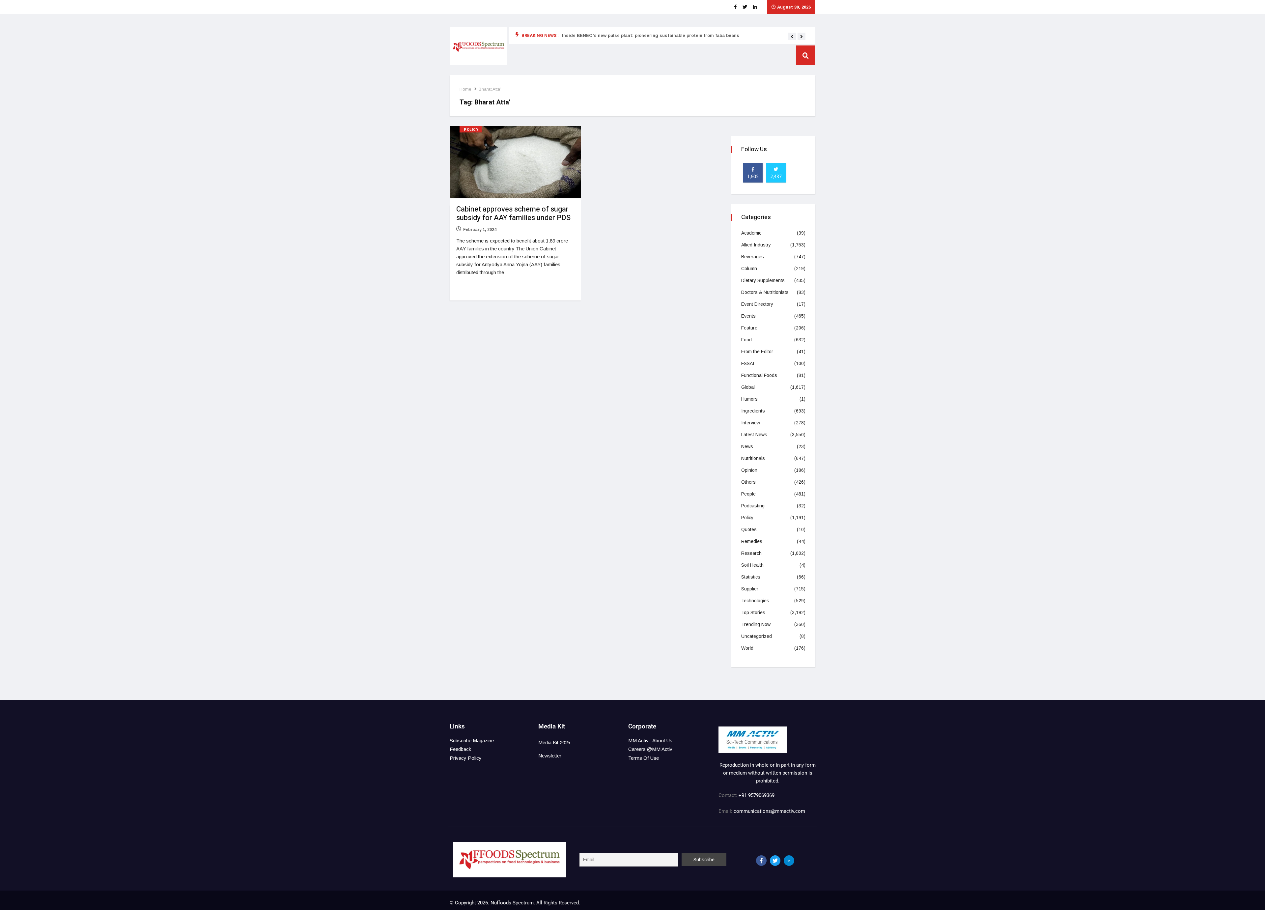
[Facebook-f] (761, 860)
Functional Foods (759, 375)
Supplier (749, 588)
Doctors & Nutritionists (765, 292)
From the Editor (757, 351)
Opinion (749, 470)
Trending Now (756, 624)
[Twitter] (775, 860)
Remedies (751, 541)
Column (749, 268)
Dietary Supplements (763, 280)
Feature (749, 327)
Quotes (749, 529)
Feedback (460, 749)
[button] (792, 37)
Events (748, 316)
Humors (749, 399)
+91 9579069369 (756, 795)
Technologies (755, 600)
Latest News (754, 434)
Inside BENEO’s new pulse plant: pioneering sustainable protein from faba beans (650, 35)
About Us (662, 740)
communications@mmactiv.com (768, 811)
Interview (750, 422)
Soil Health (752, 565)
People (748, 494)
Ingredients (753, 410)
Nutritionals (753, 458)
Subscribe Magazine (472, 740)
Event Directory (757, 304)
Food (746, 339)
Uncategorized (756, 636)
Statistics (750, 577)
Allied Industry (756, 244)
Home (465, 89)
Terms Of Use (643, 758)
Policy (471, 129)
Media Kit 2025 (554, 742)
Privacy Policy (466, 758)
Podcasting (753, 505)
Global (748, 387)
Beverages (752, 256)
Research (751, 553)
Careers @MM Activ (650, 749)
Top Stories (753, 612)
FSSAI (747, 363)
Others (748, 482)
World (747, 648)
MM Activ (638, 740)
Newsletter (549, 755)
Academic (751, 233)
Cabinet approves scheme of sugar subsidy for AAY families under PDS (513, 213)
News (747, 446)
